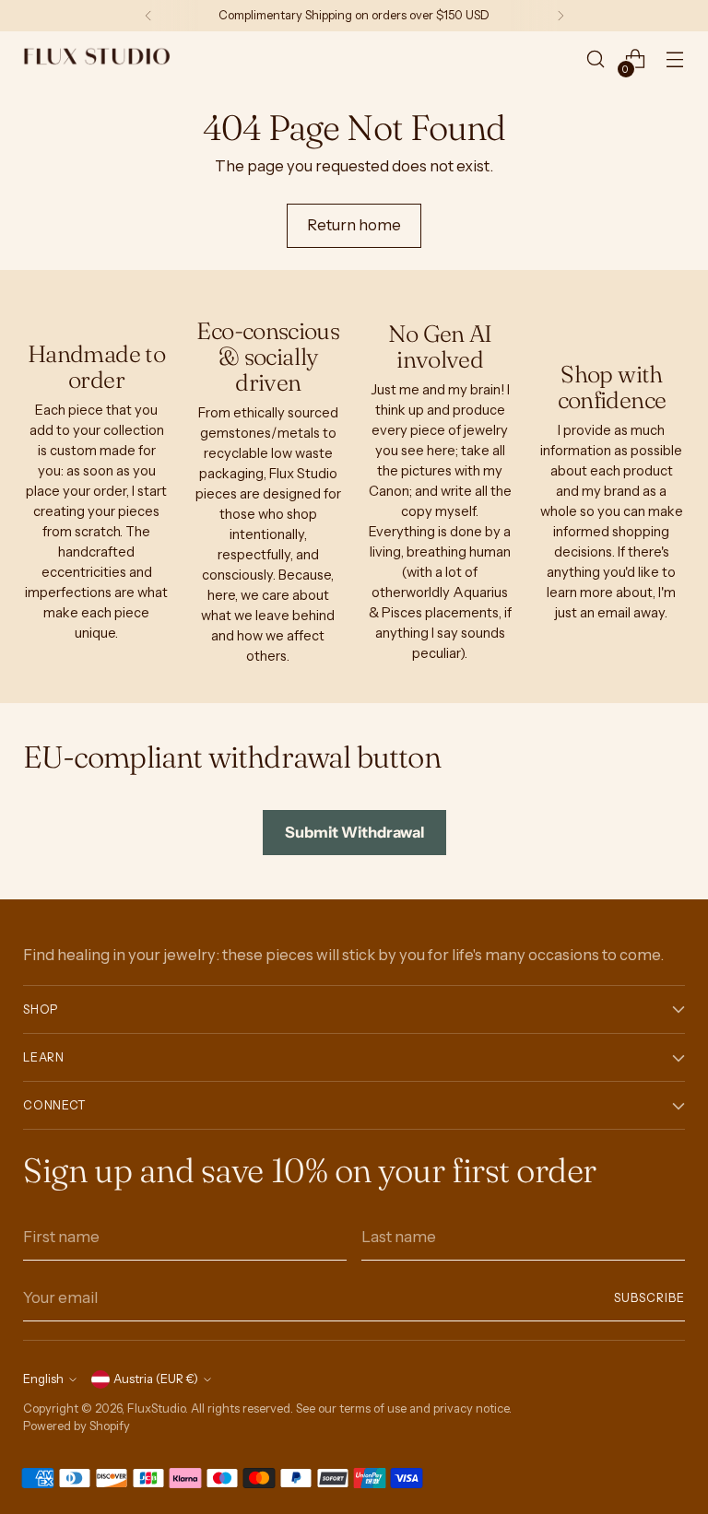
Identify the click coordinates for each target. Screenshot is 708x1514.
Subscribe (649, 1298)
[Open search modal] (596, 59)
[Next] (560, 15)
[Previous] (148, 15)
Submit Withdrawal (354, 832)
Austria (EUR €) (155, 1379)
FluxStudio (156, 1408)
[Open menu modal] (675, 59)
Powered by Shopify (76, 1426)
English (43, 1379)
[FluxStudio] (97, 59)
